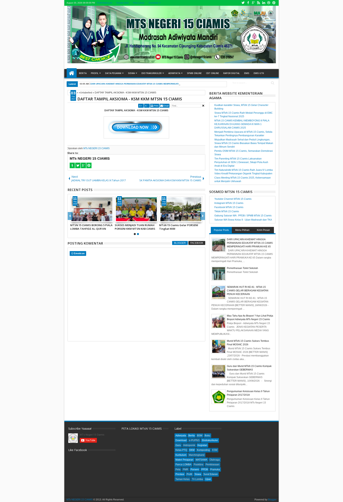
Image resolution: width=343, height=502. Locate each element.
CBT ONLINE (212, 73)
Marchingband (196, 455)
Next (70, 216)
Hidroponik (189, 445)
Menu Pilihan (242, 230)
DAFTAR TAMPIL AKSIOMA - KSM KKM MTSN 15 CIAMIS (129, 99)
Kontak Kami (122, 3)
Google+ (253, 3)
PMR (185, 469)
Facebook (248, 3)
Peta (177, 469)
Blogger (180, 243)
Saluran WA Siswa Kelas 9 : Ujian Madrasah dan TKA (243, 219)
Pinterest (274, 3)
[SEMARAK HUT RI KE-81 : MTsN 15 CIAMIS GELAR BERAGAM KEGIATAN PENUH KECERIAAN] (91, 209)
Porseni (195, 469)
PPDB (204, 469)
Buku (207, 435)
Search (272, 83)
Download (153, 3)
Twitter (243, 3)
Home (72, 73)
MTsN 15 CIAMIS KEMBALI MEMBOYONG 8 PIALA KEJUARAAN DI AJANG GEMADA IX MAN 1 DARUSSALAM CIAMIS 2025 (241, 124)
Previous (202, 216)
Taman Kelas (182, 479)
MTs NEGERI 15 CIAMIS (96, 148)
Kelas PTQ (181, 450)
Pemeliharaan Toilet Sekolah (242, 268)
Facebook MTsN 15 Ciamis (228, 207)
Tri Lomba (197, 479)
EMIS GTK (259, 73)
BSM (199, 435)
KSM (214, 450)
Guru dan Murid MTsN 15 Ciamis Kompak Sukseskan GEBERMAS (179, 226)
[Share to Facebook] (73, 219)
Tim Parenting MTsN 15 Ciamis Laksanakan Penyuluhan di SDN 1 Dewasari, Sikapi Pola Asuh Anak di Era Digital (241, 162)
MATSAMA (201, 459)
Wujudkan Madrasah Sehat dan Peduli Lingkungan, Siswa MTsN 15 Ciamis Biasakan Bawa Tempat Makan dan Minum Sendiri (243, 143)
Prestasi (179, 474)
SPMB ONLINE (194, 73)
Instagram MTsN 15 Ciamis (228, 203)
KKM (192, 450)
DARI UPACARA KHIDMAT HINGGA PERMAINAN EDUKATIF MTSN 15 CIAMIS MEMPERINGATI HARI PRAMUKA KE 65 (146, 84)
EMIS (246, 73)
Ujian (208, 479)
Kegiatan (202, 445)
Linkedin (263, 3)
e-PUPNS (194, 440)
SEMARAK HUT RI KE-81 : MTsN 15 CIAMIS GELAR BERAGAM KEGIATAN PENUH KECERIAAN (91, 226)
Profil (94, 73)
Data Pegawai (113, 73)
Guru (178, 445)
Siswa (131, 73)
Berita (83, 73)
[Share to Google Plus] (82, 219)
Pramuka (215, 469)
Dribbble (268, 3)
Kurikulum (180, 455)
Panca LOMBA (183, 464)
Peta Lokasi (138, 3)
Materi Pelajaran (184, 459)
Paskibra (198, 464)
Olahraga (215, 459)
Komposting (203, 450)
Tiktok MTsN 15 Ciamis (226, 211)
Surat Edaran (210, 474)
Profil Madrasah (104, 3)
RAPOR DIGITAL (231, 73)
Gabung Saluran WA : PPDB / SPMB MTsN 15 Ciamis (243, 215)
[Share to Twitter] (78, 219)
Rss (258, 3)
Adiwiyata (174, 73)
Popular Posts (221, 230)
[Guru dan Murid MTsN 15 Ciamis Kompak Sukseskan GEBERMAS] (180, 209)
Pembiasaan (212, 464)
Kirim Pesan (263, 230)
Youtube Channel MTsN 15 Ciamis (232, 199)
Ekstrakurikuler (152, 73)
